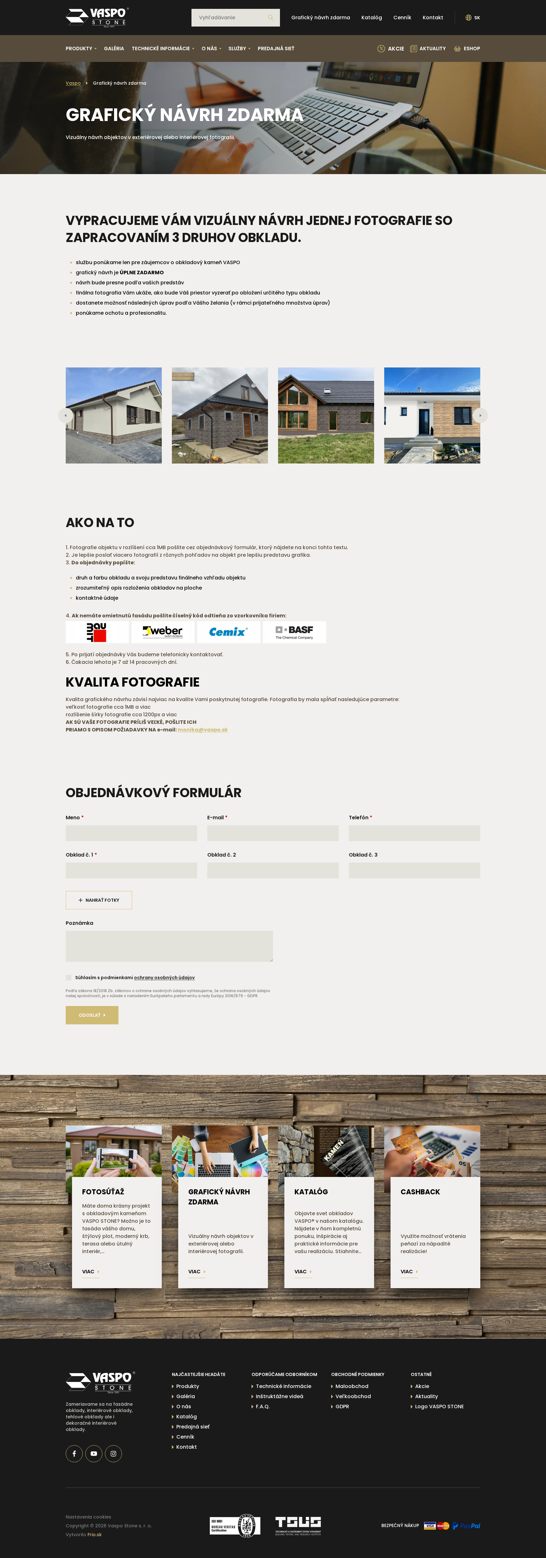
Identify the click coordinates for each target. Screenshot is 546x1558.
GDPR (342, 1406)
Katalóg (371, 17)
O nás (183, 1406)
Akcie (422, 1386)
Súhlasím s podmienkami (135, 977)
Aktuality (426, 1396)
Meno (73, 817)
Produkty (187, 1386)
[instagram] (113, 1453)
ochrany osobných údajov (164, 977)
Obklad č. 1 (79, 854)
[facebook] (74, 1453)
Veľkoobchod (353, 1396)
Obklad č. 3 (363, 854)
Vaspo (73, 83)
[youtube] (93, 1453)
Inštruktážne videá (279, 1396)
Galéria (114, 48)
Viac (88, 1271)
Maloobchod (352, 1386)
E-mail (215, 817)
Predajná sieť (276, 48)
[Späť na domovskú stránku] (97, 17)
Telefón (358, 817)
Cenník (402, 17)
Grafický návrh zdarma (320, 17)
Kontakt (433, 17)
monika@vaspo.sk (203, 729)
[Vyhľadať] (271, 18)
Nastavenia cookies (88, 1517)
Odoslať (89, 1015)
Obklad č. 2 (221, 854)
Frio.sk (95, 1534)
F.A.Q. (263, 1406)
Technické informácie (283, 1386)
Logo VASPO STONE (439, 1406)
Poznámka (79, 923)
